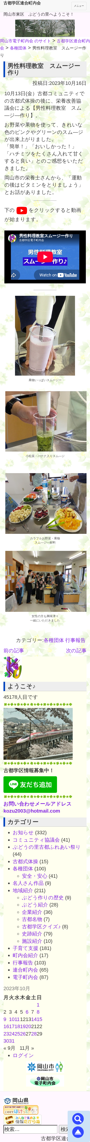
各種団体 (54, 640)
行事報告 (75, 640)
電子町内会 (25, 977)
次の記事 (76, 650)
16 (6, 1026)
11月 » (27, 1048)
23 (6, 1034)
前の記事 (13, 650)
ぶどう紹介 (35, 905)
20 (28, 1026)
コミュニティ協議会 (36, 840)
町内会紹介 (25, 955)
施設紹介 (32, 941)
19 (23, 1026)
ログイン (23, 1055)
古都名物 (32, 919)
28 (34, 1034)
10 (12, 1019)
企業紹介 (32, 912)
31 (12, 1041)
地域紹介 (23, 890)
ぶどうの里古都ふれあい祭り (47, 847)
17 (12, 1026)
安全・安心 (34, 876)
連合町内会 (25, 970)
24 (12, 1034)
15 (39, 1019)
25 (17, 1034)
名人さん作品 (28, 883)
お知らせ (23, 832)
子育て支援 (25, 948)
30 (6, 1041)
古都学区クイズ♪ (41, 926)
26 (23, 1034)
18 (17, 1026)
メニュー (79, 5)
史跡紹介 (32, 934)
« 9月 (9, 1048)
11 (17, 1019)
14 (34, 1019)
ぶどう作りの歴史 (43, 897)
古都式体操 (25, 861)
